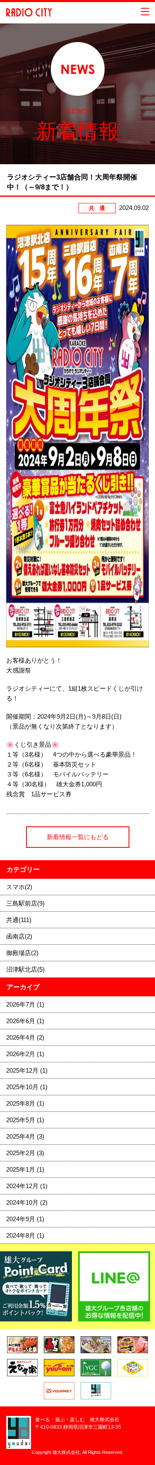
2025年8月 (25, 1103)
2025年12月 (27, 1070)
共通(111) (18, 919)
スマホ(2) (19, 886)
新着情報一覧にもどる (78, 836)
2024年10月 (27, 1202)
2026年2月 (25, 1053)
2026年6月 (25, 1020)
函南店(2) (19, 936)
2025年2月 (25, 1152)
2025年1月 (25, 1169)
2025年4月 (25, 1136)
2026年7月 (25, 1004)
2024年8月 (25, 1235)
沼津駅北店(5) (25, 969)
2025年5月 (25, 1119)
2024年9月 (25, 1218)
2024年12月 (27, 1185)
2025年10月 (27, 1086)
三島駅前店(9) (25, 903)
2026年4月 (25, 1037)
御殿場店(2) (22, 952)
